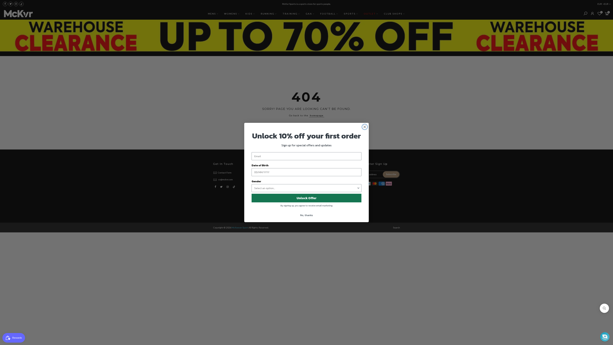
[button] (604, 308)
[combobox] (305, 188)
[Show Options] (358, 188)
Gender (256, 181)
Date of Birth (260, 165)
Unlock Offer (307, 198)
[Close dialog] (364, 127)
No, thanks (306, 215)
